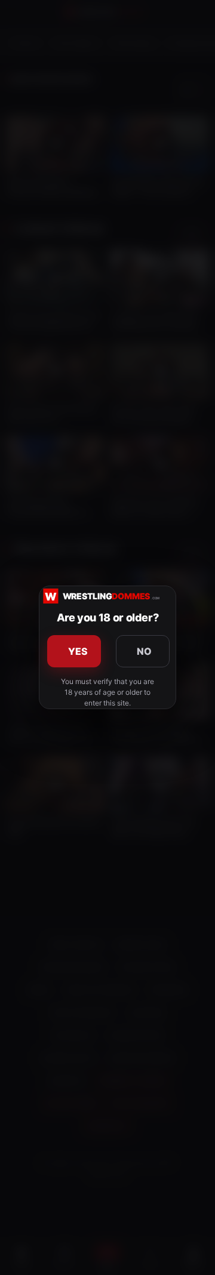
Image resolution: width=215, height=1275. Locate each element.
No (144, 651)
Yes (78, 651)
